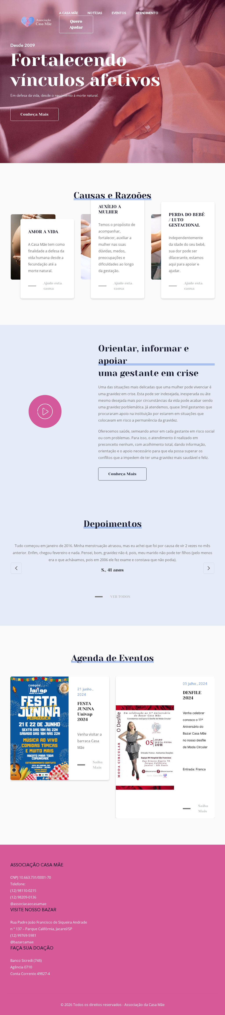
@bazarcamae (22, 942)
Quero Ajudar (76, 24)
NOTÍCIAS (95, 13)
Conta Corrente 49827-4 (30, 973)
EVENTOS (119, 13)
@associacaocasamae (28, 903)
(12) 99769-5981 (23, 935)
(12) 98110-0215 (23, 890)
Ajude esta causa (53, 286)
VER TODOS (120, 597)
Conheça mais (34, 114)
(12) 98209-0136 (23, 897)
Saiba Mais (98, 764)
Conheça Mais (122, 474)
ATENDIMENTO (147, 13)
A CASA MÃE (68, 13)
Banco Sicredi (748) (26, 960)
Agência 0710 (21, 967)
